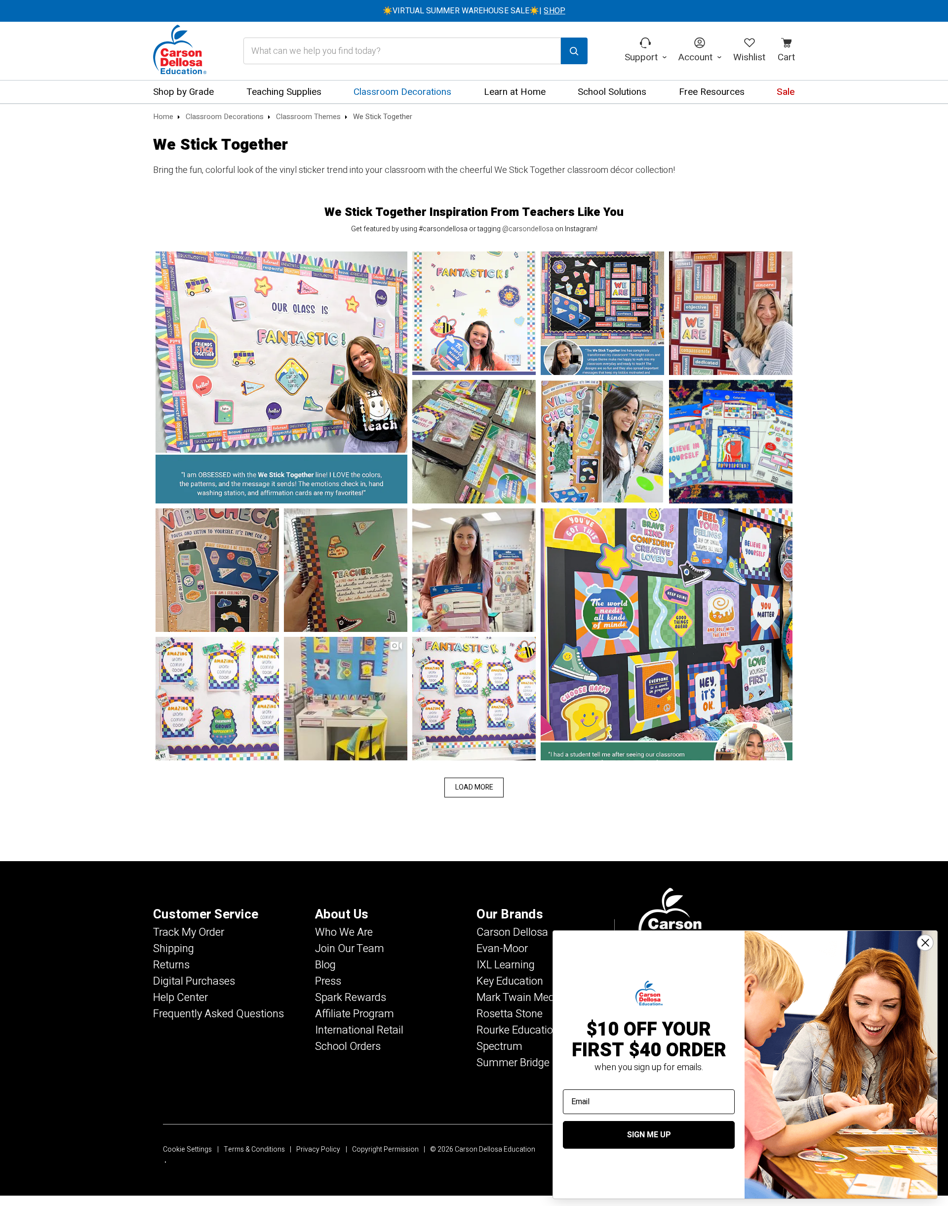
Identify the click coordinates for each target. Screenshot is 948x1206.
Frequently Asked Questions (218, 1014)
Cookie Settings (187, 1149)
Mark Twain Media (519, 997)
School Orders (348, 1046)
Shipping (173, 948)
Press (328, 981)
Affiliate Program (354, 1014)
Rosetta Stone (509, 1014)
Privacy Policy (318, 1149)
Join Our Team (349, 948)
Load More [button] (474, 787)
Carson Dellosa (512, 932)
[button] (281, 377)
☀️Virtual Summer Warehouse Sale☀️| (474, 11)
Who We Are (344, 932)
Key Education (509, 981)
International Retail (359, 1030)
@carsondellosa (527, 229)
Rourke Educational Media (537, 1030)
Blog (325, 965)
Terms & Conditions (254, 1149)
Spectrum (499, 1046)
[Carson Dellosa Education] (179, 51)
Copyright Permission (385, 1149)
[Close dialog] (925, 942)
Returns (171, 965)
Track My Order (188, 932)
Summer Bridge (513, 1063)
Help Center (180, 997)
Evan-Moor (502, 948)
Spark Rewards (350, 997)
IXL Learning (505, 965)
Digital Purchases (194, 981)
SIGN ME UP (649, 1135)
